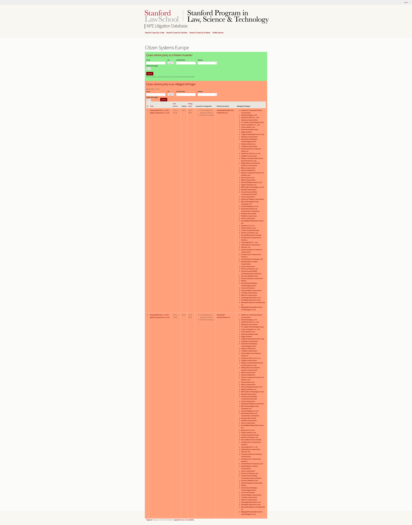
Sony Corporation (248, 197)
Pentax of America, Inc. (250, 233)
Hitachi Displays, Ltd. (249, 115)
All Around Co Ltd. (248, 177)
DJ (169, 60)
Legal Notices (179, 520)
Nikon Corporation (248, 168)
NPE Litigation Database (167, 26)
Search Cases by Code (154, 33)
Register (149, 520)
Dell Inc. (244, 281)
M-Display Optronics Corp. (251, 300)
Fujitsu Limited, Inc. (248, 144)
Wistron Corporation (249, 295)
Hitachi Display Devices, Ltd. (251, 182)
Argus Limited (246, 132)
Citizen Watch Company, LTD (252, 259)
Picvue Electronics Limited (251, 235)
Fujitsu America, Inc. (248, 228)
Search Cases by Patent (199, 33)
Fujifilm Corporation (249, 156)
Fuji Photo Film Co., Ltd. (250, 117)
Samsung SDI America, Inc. (251, 297)
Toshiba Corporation (249, 146)
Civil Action (180, 60)
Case (148, 60)
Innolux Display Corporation (252, 278)
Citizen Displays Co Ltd (249, 206)
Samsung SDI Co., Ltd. (249, 242)
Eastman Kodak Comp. (249, 129)
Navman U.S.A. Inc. (248, 225)
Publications (218, 33)
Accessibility (189, 520)
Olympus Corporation (249, 120)
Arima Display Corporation (251, 290)
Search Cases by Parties (176, 33)
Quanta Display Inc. (248, 170)
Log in (406, 2)
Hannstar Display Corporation (252, 199)
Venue (200, 60)
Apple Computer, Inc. (249, 185)
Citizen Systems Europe (250, 230)
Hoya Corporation (248, 218)
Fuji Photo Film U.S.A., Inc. (251, 153)
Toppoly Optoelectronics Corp (252, 134)
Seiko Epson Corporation (250, 245)
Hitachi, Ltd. (246, 247)
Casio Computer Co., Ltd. (250, 125)
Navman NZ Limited (248, 213)
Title (151, 106)
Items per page (152, 66)
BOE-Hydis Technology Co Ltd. (252, 187)
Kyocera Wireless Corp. (249, 276)
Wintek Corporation (248, 189)
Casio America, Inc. (248, 127)
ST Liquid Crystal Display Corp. (252, 122)
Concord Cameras (248, 288)
